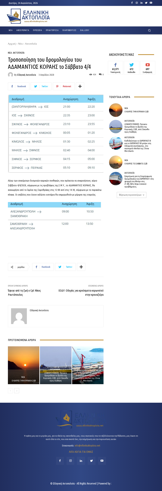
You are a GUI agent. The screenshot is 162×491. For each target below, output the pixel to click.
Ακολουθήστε (131, 64)
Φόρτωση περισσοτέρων (130, 195)
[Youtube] (151, 3)
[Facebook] (132, 3)
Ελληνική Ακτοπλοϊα (26, 75)
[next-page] (16, 390)
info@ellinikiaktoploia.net (87, 445)
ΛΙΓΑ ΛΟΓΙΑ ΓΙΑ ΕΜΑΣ (81, 451)
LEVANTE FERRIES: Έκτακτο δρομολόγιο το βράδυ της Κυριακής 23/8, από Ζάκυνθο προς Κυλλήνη (55, 377)
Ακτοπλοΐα (31, 43)
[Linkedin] (141, 3)
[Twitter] (146, 3)
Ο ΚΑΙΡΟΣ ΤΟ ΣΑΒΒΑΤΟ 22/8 (135, 163)
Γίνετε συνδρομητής (147, 65)
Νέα (20, 43)
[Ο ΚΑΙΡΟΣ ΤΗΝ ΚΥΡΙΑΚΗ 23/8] (23, 365)
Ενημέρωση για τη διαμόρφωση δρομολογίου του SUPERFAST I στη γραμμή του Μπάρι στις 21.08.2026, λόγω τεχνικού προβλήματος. (139, 181)
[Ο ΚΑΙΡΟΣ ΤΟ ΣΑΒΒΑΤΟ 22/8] (115, 162)
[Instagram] (136, 3)
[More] (80, 86)
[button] (149, 30)
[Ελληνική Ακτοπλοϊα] (11, 74)
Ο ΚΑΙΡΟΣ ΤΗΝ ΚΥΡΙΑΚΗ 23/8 (24, 380)
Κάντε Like (116, 64)
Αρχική (12, 43)
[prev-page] (10, 390)
